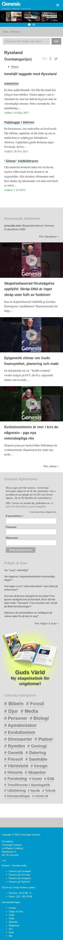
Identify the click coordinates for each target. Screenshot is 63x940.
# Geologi (37, 746)
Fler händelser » (49, 236)
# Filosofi (13, 759)
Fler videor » (51, 466)
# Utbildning (15, 790)
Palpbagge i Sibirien (19, 122)
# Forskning (15, 778)
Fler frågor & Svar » (47, 623)
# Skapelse (35, 772)
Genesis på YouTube (19, 874)
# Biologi (39, 718)
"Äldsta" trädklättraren (21, 161)
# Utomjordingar (17, 796)
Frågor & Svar (16, 911)
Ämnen (15, 31)
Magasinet (14, 925)
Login (4, 860)
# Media (29, 711)
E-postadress (15, 516)
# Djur (11, 711)
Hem (5, 31)
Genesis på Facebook (20, 871)
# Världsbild (16, 765)
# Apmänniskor (20, 725)
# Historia (13, 772)
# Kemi (35, 779)
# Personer (15, 718)
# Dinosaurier (18, 739)
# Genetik (13, 752)
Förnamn (11, 527)
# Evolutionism (19, 732)
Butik (11, 932)
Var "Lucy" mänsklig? (16, 570)
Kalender (13, 922)
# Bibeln (13, 703)
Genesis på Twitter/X (19, 881)
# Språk (34, 790)
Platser (15, 66)
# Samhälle (36, 759)
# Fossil (35, 703)
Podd (11, 918)
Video (12, 915)
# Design (39, 766)
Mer (11, 936)
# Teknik (49, 790)
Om (10, 929)
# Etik (49, 779)
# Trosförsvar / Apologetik (27, 785)
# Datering (36, 752)
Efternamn (12, 537)
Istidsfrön (11, 83)
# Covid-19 (40, 796)
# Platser (44, 739)
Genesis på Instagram (20, 878)
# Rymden (14, 746)
